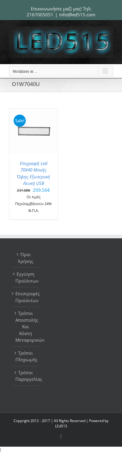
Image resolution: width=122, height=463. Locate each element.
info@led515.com (77, 15)
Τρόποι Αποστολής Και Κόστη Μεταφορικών (25, 326)
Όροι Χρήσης (25, 257)
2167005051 (40, 15)
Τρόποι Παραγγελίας (25, 376)
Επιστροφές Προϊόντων (25, 297)
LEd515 (61, 426)
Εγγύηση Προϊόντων (25, 277)
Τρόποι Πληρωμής (25, 356)
